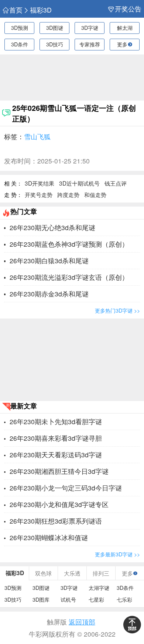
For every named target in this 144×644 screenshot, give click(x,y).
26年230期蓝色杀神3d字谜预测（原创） (69, 244)
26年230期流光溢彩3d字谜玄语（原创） (69, 277)
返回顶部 (82, 621)
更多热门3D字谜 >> (117, 310)
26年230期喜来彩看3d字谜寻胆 (56, 438)
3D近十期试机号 (79, 183)
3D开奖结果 (39, 183)
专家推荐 (89, 44)
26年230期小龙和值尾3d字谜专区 (59, 504)
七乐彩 (124, 599)
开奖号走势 (38, 194)
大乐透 (72, 573)
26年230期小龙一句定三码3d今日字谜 (66, 487)
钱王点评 (115, 183)
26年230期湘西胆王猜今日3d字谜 (59, 471)
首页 (16, 10)
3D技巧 (54, 44)
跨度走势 (68, 194)
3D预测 (19, 27)
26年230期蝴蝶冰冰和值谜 (49, 537)
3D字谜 (89, 27)
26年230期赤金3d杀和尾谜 (49, 293)
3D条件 (19, 44)
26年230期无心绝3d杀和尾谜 (52, 227)
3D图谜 (54, 27)
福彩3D (41, 10)
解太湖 (125, 27)
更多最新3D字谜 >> (117, 554)
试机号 (68, 599)
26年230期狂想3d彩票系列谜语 (56, 520)
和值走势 (95, 194)
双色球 (43, 573)
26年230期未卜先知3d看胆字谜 (56, 421)
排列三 (101, 573)
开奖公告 (128, 9)
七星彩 (96, 599)
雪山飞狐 (37, 136)
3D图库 (40, 599)
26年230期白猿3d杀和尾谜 (49, 260)
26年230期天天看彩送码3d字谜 (56, 454)
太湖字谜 (99, 587)
